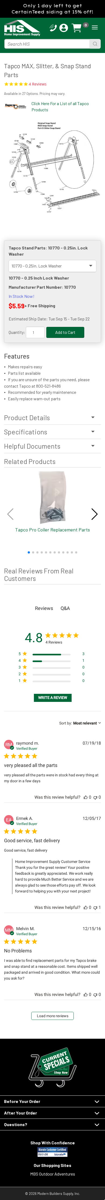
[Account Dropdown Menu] (64, 28)
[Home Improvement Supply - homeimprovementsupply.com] (14, 28)
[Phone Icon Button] (53, 27)
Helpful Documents (32, 446)
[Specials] (52, 1067)
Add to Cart (65, 332)
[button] (29, 552)
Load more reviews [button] (52, 1016)
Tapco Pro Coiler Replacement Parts (52, 530)
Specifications (25, 432)
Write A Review (52, 697)
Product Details (27, 417)
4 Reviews (38, 84)
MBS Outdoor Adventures (52, 1173)
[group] (52, 166)
